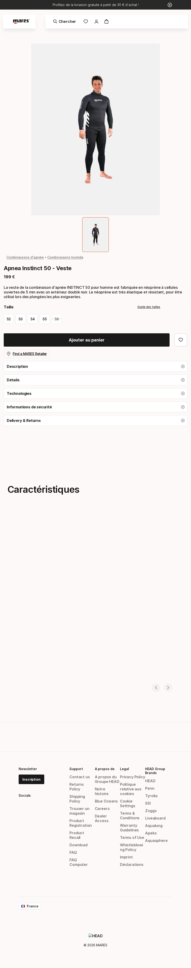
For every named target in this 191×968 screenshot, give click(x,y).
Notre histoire (102, 791)
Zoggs (151, 810)
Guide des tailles (148, 307)
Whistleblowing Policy (131, 847)
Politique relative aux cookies (130, 789)
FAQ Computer (78, 862)
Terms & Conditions (130, 815)
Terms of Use (132, 837)
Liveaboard (155, 818)
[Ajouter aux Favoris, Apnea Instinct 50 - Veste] (180, 339)
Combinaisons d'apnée (25, 257)
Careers (102, 808)
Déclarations (131, 864)
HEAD (150, 781)
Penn (149, 788)
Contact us (79, 777)
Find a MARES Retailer (30, 354)
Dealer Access (102, 818)
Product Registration (80, 823)
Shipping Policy (77, 798)
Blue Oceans (106, 801)
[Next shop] (168, 687)
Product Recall (76, 835)
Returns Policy (76, 786)
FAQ (73, 852)
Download (78, 845)
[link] (86, 21)
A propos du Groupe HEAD (107, 779)
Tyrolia (151, 795)
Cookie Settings (127, 803)
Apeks (151, 833)
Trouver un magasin (79, 811)
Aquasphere (156, 840)
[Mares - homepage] (21, 21)
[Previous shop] (156, 687)
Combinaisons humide (65, 257)
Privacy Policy (132, 777)
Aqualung (154, 825)
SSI (147, 803)
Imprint (126, 857)
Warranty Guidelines (129, 827)
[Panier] (106, 21)
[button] (95, 366)
